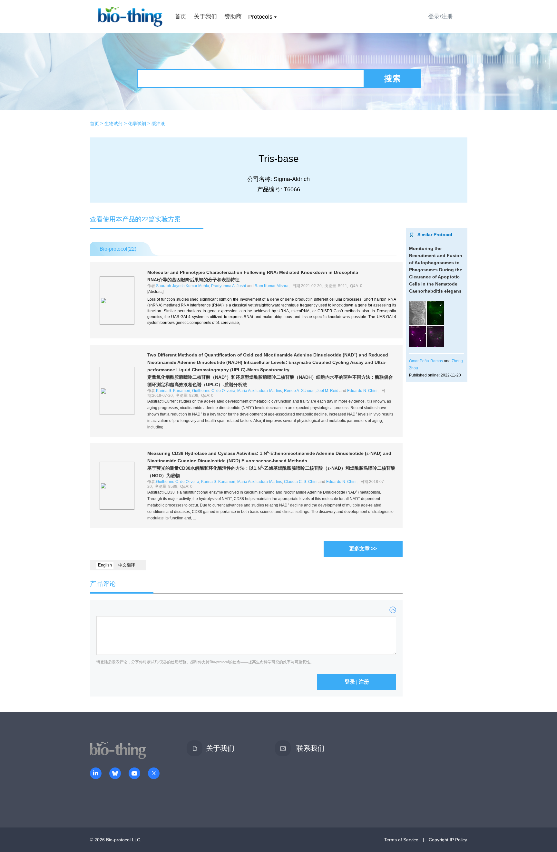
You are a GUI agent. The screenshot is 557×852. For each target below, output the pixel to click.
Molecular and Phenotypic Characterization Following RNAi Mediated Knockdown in (252, 272)
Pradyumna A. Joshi (228, 286)
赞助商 (233, 16)
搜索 (392, 78)
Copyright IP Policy (448, 839)
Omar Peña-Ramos (426, 361)
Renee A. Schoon (299, 390)
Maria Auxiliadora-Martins (259, 390)
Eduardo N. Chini (362, 390)
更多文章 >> (363, 548)
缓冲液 (158, 123)
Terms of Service (401, 839)
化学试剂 (137, 123)
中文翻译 (126, 565)
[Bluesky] (115, 773)
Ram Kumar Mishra (271, 286)
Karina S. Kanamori (173, 390)
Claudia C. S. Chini (301, 481)
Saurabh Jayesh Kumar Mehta (182, 286)
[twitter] (154, 773)
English (105, 565)
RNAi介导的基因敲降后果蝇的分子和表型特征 (193, 279)
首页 (180, 16)
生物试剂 (113, 123)
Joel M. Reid (327, 390)
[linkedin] (96, 773)
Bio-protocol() (118, 249)
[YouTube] (134, 773)
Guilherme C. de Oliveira (213, 390)
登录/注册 (440, 16)
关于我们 (205, 16)
